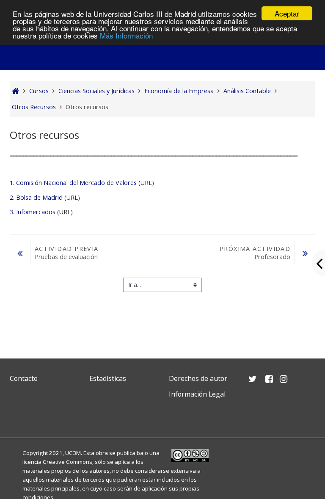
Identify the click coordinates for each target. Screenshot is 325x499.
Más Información (126, 35)
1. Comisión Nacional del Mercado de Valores (73, 183)
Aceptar (287, 13)
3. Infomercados (32, 212)
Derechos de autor (198, 378)
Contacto (24, 378)
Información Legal (197, 394)
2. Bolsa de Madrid (36, 197)
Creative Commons (67, 462)
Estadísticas (107, 378)
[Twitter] (18, 414)
